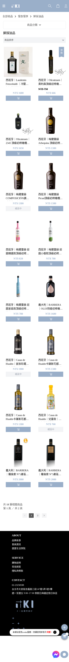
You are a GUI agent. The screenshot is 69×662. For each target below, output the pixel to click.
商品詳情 (12, 180)
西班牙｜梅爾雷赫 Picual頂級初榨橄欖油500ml (50, 197)
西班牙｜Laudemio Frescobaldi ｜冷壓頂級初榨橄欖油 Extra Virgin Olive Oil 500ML (18, 83)
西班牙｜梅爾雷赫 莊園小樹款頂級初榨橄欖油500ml (50, 252)
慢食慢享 (23, 16)
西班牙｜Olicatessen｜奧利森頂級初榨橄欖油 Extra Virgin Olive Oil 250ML (50, 83)
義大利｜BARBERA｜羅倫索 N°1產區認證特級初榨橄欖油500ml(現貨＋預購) (17, 473)
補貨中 (11, 172)
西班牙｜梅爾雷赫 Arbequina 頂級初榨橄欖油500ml (50, 142)
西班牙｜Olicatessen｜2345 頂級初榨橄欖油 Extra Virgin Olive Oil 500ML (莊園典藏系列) (18, 142)
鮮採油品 (38, 16)
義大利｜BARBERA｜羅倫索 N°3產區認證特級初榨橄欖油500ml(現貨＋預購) (49, 473)
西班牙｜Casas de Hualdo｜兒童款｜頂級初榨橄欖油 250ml (49, 418)
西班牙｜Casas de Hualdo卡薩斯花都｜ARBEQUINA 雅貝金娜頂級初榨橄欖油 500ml (50, 362)
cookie (24, 632)
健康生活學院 (18, 548)
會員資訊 (16, 544)
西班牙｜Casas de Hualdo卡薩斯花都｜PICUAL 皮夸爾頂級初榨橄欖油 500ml (17, 418)
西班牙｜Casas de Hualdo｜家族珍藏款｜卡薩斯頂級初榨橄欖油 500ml (17, 362)
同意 (49, 632)
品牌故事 (16, 540)
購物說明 (16, 563)
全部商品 (8, 16)
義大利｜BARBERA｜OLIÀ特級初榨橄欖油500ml (50, 307)
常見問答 (16, 567)
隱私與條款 (17, 571)
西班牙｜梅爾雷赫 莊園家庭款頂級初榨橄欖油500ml (18, 307)
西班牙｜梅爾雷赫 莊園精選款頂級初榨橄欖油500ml (18, 252)
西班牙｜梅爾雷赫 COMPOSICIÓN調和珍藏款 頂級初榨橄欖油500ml (18, 197)
